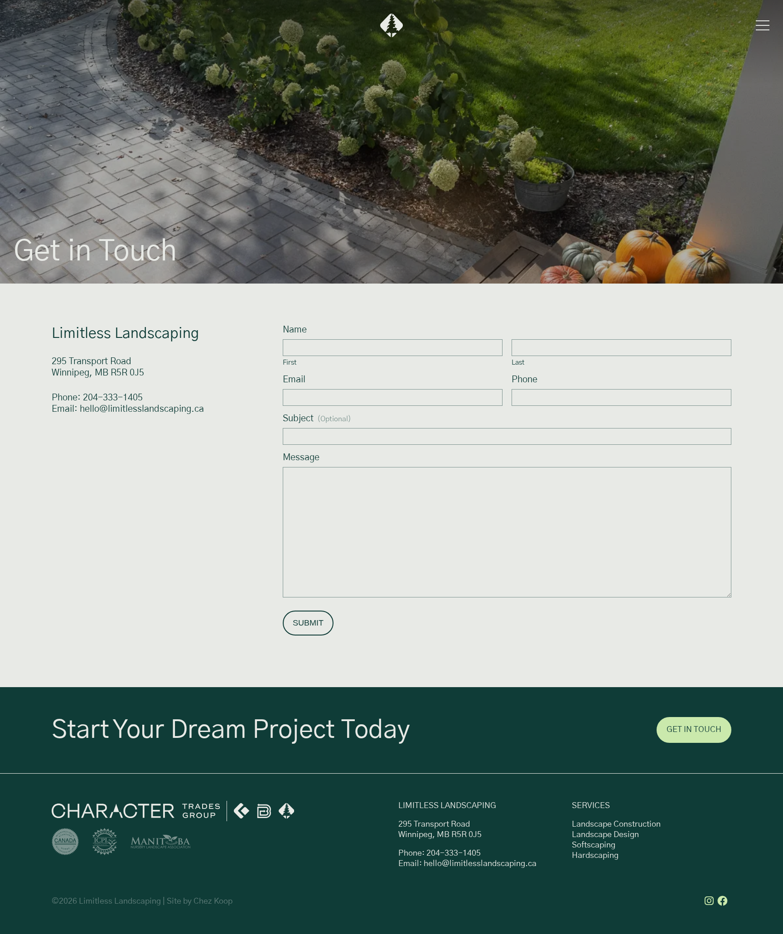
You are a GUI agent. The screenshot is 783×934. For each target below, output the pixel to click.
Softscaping (593, 845)
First (289, 362)
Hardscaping (595, 856)
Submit (308, 622)
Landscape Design (605, 835)
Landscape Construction (616, 824)
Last (518, 362)
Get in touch (694, 730)
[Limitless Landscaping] (391, 25)
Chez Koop (212, 901)
